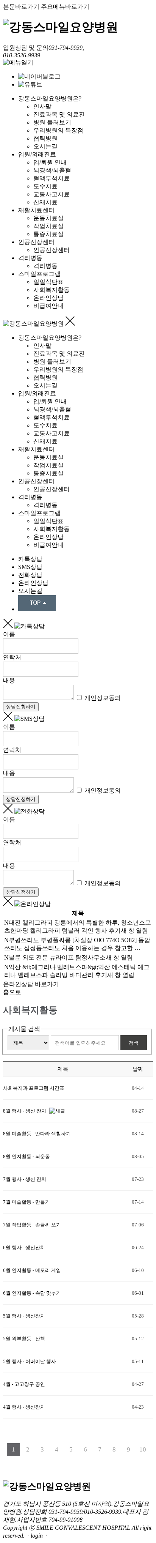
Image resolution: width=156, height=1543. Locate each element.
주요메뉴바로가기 (65, 6)
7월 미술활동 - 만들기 (26, 1202)
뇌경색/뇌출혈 (52, 170)
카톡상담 (30, 559)
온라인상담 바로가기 (31, 984)
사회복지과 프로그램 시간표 (34, 1088)
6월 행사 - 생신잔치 (24, 1247)
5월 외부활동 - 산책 (24, 1338)
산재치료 (45, 202)
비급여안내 (48, 306)
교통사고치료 (51, 194)
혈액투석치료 (51, 178)
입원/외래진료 (37, 154)
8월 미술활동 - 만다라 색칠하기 (37, 1133)
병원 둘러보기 (52, 122)
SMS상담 (30, 567)
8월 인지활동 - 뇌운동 (26, 1156)
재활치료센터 (36, 210)
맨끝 (84, 1462)
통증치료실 (48, 234)
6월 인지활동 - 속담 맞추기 (32, 1293)
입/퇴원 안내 (50, 162)
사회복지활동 (51, 290)
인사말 (42, 106)
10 (142, 1449)
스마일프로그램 (39, 274)
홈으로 (12, 992)
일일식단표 (48, 282)
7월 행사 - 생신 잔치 (24, 1179)
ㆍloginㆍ (37, 1535)
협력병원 (45, 138)
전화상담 (30, 575)
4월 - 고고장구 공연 (24, 1384)
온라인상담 (48, 298)
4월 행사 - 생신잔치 (24, 1407)
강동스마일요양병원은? (49, 98)
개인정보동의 (102, 698)
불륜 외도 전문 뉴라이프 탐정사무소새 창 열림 (71, 957)
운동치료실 (48, 218)
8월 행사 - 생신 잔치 (25, 1111)
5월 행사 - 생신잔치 (24, 1316)
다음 (71, 1462)
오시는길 (45, 146)
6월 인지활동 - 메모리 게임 (32, 1270)
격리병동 (30, 258)
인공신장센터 (36, 242)
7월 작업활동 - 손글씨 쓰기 (32, 1225)
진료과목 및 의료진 (59, 114)
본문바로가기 (21, 6)
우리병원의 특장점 (58, 130)
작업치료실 (48, 226)
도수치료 (45, 186)
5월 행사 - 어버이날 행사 (29, 1361)
